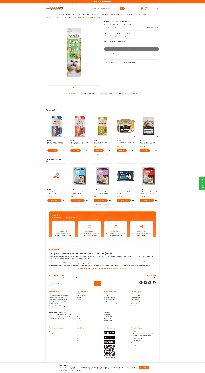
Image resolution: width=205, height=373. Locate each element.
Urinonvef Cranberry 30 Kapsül (57, 318)
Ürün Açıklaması (72, 93)
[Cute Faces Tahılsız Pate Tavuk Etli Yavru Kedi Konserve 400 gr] (102, 176)
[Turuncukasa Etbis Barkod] (109, 358)
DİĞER (49, 190)
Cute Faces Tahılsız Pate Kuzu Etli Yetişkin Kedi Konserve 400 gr (148, 192)
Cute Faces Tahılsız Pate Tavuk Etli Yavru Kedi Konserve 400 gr (102, 192)
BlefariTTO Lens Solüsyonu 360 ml (58, 312)
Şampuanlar (107, 314)
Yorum (110, 93)
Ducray (78, 318)
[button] (73, 87)
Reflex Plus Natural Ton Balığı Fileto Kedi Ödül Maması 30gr (55, 142)
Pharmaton (79, 310)
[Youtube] (149, 282)
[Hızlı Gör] (63, 150)
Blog (77, 331)
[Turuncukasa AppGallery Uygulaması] (109, 343)
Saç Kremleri (107, 312)
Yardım (78, 340)
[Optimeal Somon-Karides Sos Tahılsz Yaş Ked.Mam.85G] (56, 176)
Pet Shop (56, 17)
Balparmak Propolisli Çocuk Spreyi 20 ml (59, 310)
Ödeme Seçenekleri (89, 93)
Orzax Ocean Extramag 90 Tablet (58, 299)
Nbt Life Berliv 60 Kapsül (55, 304)
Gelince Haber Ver (131, 49)
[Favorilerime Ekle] (64, 137)
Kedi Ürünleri (64, 17)
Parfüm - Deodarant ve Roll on (112, 304)
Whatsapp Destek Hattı (86, 3)
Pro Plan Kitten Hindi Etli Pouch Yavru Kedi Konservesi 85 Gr (148, 142)
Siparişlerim (56, 3)
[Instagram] (154, 282)
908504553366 (137, 340)
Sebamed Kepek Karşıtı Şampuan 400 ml (59, 316)
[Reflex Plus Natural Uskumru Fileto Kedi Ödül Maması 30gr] (79, 126)
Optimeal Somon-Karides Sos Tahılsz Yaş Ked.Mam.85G (55, 192)
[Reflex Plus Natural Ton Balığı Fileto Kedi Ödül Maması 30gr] (56, 126)
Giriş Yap (51, 331)
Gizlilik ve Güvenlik (135, 304)
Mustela (78, 304)
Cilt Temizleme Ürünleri (109, 297)
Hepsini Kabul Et (144, 368)
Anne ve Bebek (115, 14)
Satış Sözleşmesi (135, 299)
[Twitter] (145, 282)
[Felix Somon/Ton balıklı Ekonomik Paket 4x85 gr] (125, 176)
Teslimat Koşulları (135, 295)
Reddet (91, 369)
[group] (73, 52)
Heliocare (78, 297)
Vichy (77, 312)
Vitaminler (106, 295)
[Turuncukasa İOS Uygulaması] (109, 338)
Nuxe (77, 322)
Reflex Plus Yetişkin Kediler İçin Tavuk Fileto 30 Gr (101, 142)
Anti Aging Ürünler (108, 301)
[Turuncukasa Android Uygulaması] (109, 334)
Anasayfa (48, 3)
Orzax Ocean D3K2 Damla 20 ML (57, 301)
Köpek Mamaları (108, 320)
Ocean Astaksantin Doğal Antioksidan (59, 308)
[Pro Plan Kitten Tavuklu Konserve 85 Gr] (125, 126)
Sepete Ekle (52, 150)
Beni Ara (135, 93)
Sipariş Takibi (79, 338)
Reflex (49, 140)
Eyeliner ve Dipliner (108, 310)
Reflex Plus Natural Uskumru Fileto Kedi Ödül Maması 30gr (79, 142)
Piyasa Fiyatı (108, 33)
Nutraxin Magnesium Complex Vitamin (59, 295)
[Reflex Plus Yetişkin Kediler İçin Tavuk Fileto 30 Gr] (102, 126)
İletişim (78, 334)
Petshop (138, 14)
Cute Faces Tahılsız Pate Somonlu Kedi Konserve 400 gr (79, 192)
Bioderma (79, 301)
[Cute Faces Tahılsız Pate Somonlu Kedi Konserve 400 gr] (79, 176)
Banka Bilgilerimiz (73, 3)
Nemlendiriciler (107, 306)
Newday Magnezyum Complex (57, 297)
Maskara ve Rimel (108, 308)
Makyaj (123, 14)
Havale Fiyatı (127, 33)
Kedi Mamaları (72, 17)
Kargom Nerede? (155, 3)
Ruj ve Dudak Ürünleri (109, 299)
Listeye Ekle (108, 54)
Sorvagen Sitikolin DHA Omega (57, 306)
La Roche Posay (80, 295)
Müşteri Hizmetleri (81, 336)
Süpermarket (130, 14)
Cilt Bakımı (61, 14)
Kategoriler (63, 3)
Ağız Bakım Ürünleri (109, 316)
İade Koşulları (122, 93)
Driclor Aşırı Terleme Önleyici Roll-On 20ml (60, 314)
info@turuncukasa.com (139, 345)
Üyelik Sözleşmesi (135, 297)
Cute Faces (73, 190)
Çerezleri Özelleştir (132, 368)
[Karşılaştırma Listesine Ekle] (60, 150)
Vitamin (78, 14)
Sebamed (78, 306)
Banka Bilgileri (134, 306)
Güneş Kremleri (70, 14)
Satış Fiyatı (117, 33)
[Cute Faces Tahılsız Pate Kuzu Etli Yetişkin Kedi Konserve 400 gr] (148, 176)
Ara (122, 8)
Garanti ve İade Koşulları (137, 301)
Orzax (78, 308)
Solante (78, 320)
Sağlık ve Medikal (104, 14)
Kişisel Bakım (86, 14)
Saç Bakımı (94, 14)
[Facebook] (141, 282)
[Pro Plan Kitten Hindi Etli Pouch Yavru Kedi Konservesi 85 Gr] (148, 126)
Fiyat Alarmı (116, 54)
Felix (118, 190)
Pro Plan (119, 140)
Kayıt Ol (51, 334)
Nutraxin (78, 299)
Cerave (78, 314)
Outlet (144, 14)
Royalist (107, 21)
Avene (78, 316)
